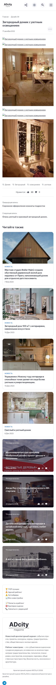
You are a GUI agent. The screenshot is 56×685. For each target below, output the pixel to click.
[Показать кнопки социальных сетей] (26, 5)
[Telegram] (4, 683)
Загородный (20, 184)
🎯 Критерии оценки (14, 606)
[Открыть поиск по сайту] (42, 5)
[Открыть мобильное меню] (51, 5)
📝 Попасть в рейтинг (14, 603)
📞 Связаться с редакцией (16, 609)
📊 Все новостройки (14, 598)
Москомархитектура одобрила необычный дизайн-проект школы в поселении (25, 455)
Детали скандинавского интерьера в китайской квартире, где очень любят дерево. (26, 526)
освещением (35, 184)
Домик (7, 184)
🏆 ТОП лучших (12, 589)
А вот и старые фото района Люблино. (26, 559)
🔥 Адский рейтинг (13, 592)
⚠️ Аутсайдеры (12, 595)
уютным (47, 184)
